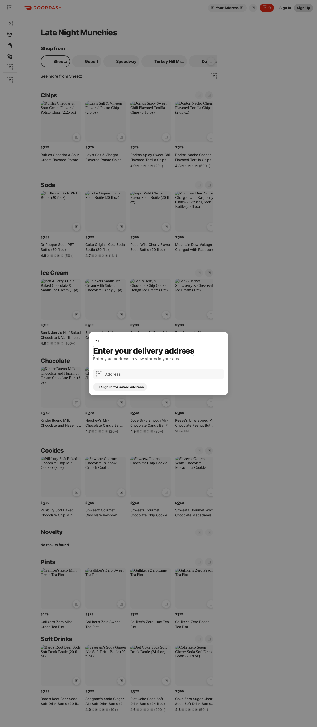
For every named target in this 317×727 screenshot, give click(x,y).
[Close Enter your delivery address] (96, 341)
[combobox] (163, 374)
